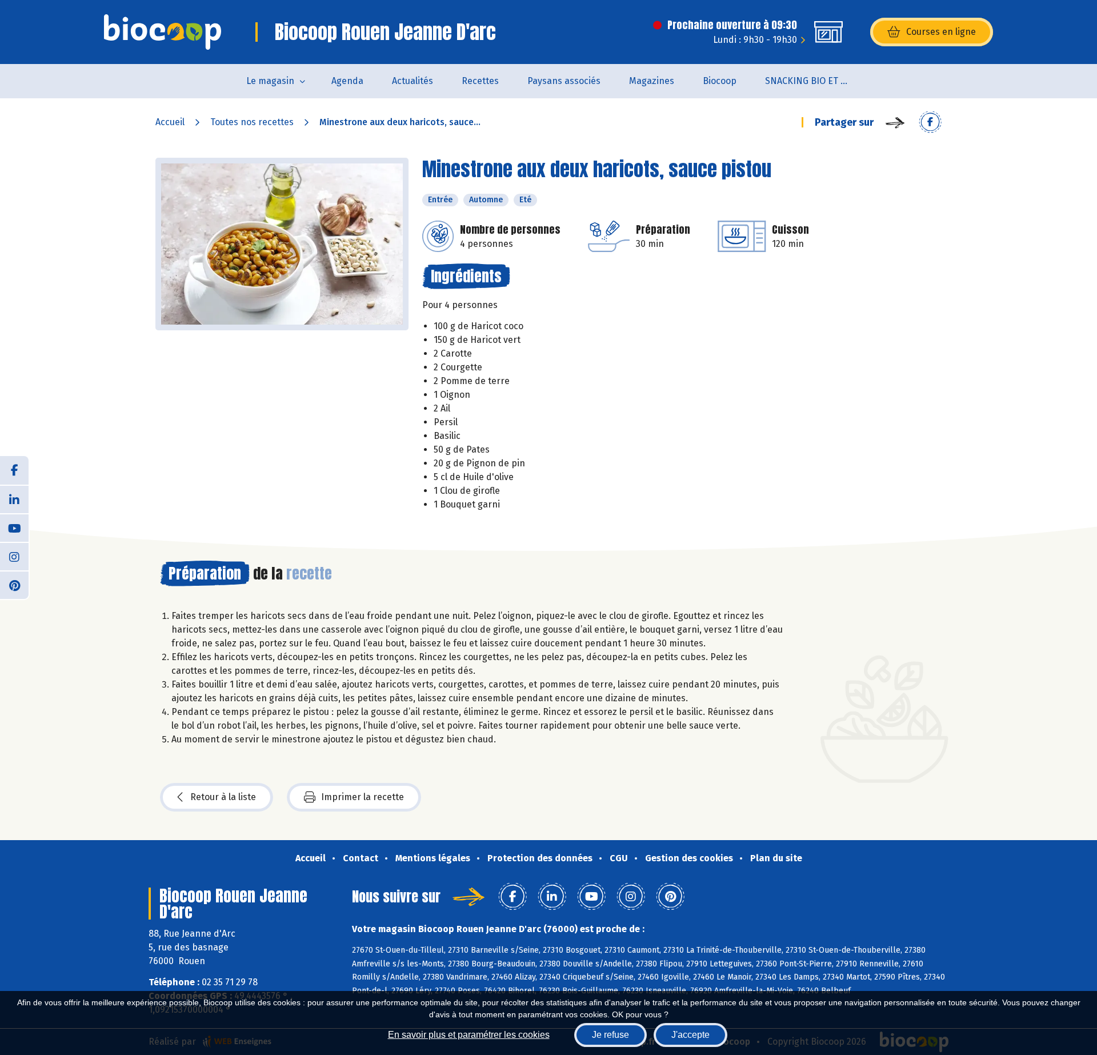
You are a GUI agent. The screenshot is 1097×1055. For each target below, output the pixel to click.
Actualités (412, 80)
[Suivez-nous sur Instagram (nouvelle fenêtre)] (14, 556)
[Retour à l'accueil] (162, 32)
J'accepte (690, 1035)
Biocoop (719, 80)
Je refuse (610, 1035)
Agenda (347, 80)
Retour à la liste (223, 797)
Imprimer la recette (362, 797)
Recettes (480, 80)
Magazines (651, 80)
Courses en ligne (941, 31)
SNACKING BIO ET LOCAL (815, 80)
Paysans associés (563, 80)
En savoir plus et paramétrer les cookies (469, 1035)
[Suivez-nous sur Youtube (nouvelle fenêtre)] (14, 527)
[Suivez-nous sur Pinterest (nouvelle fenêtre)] (14, 584)
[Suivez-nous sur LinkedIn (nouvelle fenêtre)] (14, 499)
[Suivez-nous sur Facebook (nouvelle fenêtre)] (14, 470)
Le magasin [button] (270, 80)
